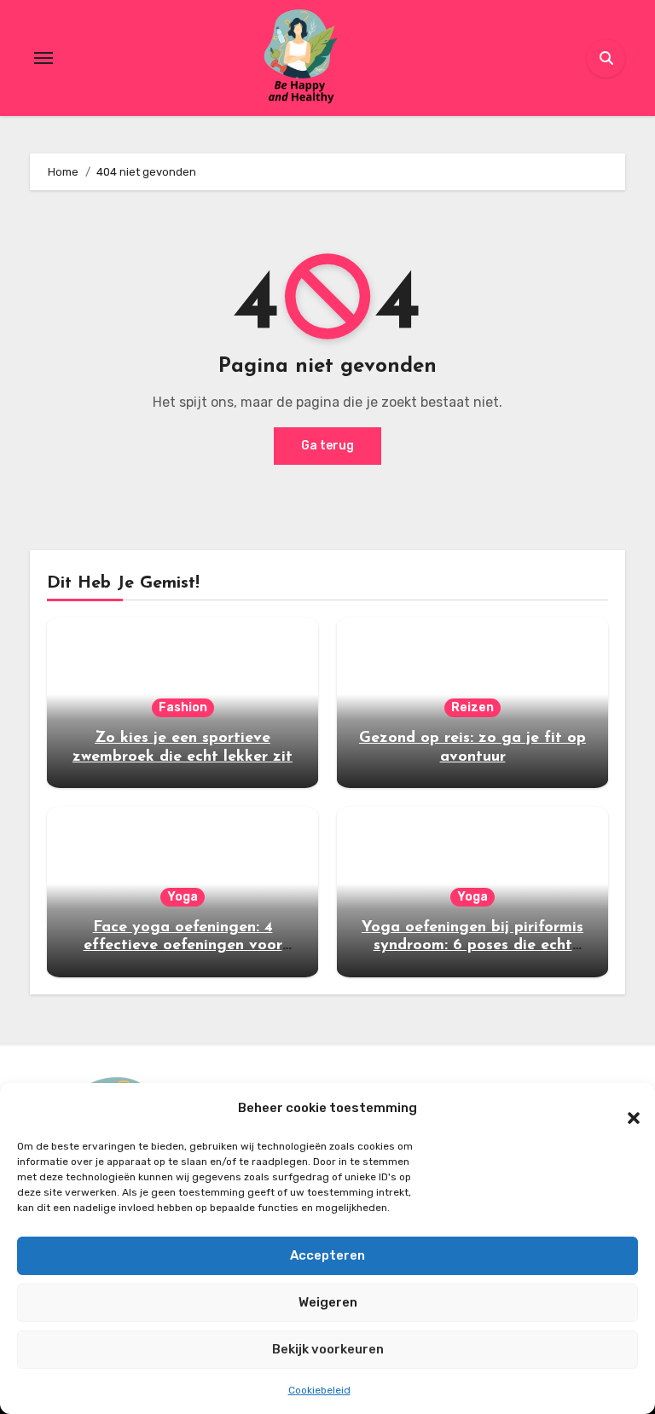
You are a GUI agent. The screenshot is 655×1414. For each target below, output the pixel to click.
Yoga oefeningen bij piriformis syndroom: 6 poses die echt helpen (472, 946)
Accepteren (327, 1255)
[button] (625, 1108)
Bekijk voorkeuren (328, 1349)
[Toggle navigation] (43, 58)
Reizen (472, 707)
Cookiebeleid (319, 1390)
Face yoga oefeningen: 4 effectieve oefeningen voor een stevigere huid (183, 946)
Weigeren (328, 1302)
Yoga (182, 897)
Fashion (183, 707)
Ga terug (327, 445)
